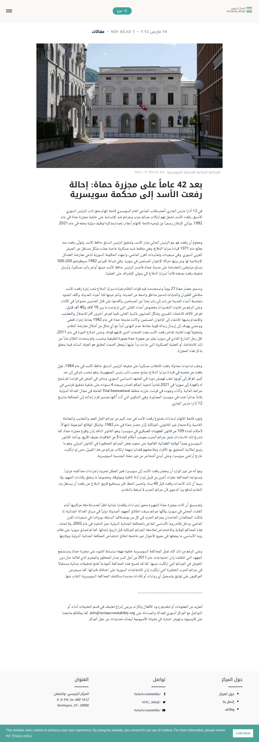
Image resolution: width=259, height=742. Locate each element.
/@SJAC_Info (151, 702)
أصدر (162, 211)
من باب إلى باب (160, 301)
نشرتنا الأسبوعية (145, 619)
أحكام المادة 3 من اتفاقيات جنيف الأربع (109, 437)
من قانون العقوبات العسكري (157, 431)
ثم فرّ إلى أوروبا (184, 378)
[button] (9, 11)
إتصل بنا (228, 702)
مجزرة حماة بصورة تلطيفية (125, 338)
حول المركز (226, 694)
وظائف (229, 709)
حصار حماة (183, 289)
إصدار (118, 223)
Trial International (116, 391)
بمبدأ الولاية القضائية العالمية (167, 443)
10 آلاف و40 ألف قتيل (82, 307)
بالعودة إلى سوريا (187, 385)
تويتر (176, 619)
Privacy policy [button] (22, 735)
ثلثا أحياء (98, 295)
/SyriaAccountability (147, 694)
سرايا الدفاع (162, 248)
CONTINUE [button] (243, 733)
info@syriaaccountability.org (112, 613)
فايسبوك (190, 619)
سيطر (82, 261)
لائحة (190, 418)
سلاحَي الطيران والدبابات (184, 295)
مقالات (98, 31)
